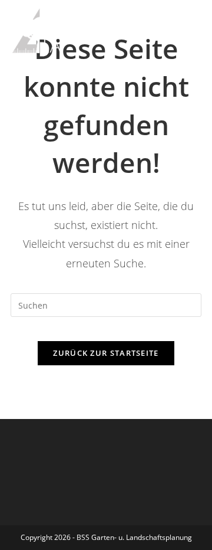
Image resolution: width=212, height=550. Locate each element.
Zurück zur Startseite (105, 353)
